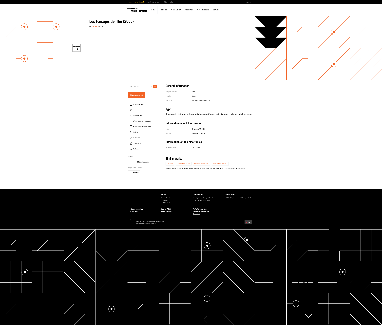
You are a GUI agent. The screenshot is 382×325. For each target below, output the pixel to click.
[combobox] (143, 86)
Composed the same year (201, 164)
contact (215, 10)
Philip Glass (95, 26)
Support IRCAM (166, 209)
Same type (170, 164)
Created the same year (183, 164)
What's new (189, 10)
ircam (130, 2)
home (153, 10)
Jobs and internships (136, 209)
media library (176, 10)
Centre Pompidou (166, 211)
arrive (171, 2)
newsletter (164, 2)
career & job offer (140, 2)
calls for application (153, 2)
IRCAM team (133, 211)
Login (247, 2)
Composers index (203, 10)
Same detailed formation (220, 164)
